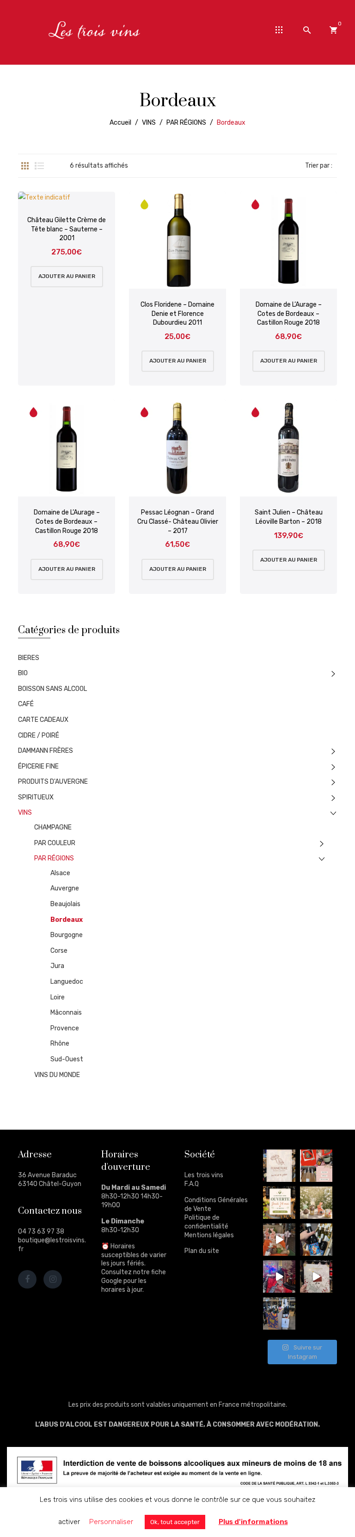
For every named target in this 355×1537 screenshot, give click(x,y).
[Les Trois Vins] (94, 30)
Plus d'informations (253, 1522)
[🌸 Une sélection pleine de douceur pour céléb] (316, 1166)
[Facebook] (27, 1279)
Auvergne (64, 888)
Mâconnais (66, 1013)
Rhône (59, 1043)
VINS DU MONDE (57, 1075)
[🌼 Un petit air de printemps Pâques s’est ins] (316, 1202)
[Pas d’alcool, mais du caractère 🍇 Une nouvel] (316, 1239)
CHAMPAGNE (53, 827)
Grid (25, 166)
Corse (58, 951)
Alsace (60, 873)
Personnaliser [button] (111, 1522)
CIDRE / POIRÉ (38, 735)
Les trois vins (203, 1175)
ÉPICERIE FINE (38, 766)
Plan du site (201, 1251)
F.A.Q (191, 1184)
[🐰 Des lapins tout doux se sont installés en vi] (279, 1239)
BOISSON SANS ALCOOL (52, 689)
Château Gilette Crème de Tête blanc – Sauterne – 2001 (66, 229)
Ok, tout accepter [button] (175, 1522)
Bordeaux (66, 920)
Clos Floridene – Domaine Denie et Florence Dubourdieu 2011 (177, 314)
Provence (64, 1028)
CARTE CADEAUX (43, 720)
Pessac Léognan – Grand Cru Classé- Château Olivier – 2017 (177, 521)
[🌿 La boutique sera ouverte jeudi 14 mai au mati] (279, 1202)
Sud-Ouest (66, 1059)
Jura (57, 966)
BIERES (28, 658)
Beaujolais (65, 904)
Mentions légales (209, 1235)
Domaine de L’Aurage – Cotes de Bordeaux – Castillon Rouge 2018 (289, 314)
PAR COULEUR (54, 843)
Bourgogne (66, 935)
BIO (23, 673)
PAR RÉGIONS (186, 123)
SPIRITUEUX (36, 797)
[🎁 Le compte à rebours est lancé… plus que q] (316, 1276)
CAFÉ (26, 704)
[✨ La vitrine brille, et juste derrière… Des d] (279, 1276)
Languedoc (66, 982)
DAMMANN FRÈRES (45, 751)
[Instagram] (52, 1279)
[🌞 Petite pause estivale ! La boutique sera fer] (279, 1166)
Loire (57, 997)
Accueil (120, 123)
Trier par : (318, 165)
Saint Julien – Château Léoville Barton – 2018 (289, 517)
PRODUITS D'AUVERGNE (53, 782)
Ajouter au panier (66, 276)
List (39, 166)
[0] (333, 30)
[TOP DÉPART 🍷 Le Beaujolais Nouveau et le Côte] (279, 1313)
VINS (149, 123)
